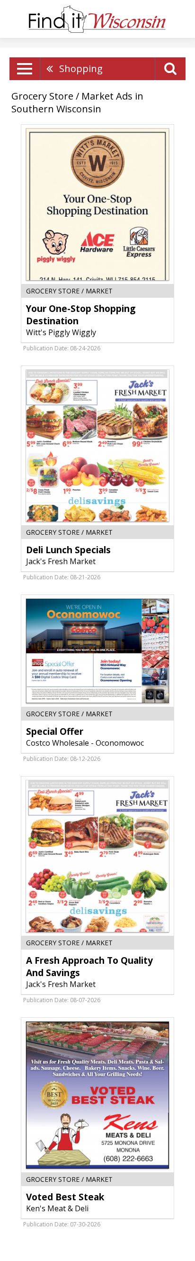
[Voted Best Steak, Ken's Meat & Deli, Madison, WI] (97, 1095)
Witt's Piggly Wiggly (61, 332)
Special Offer (54, 731)
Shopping (81, 68)
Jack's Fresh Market (61, 561)
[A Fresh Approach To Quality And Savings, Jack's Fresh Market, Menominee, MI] (97, 856)
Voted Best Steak (65, 1197)
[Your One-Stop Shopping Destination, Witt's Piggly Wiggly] (97, 204)
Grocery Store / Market (69, 290)
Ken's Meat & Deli (57, 1208)
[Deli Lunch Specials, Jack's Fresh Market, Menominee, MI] (97, 445)
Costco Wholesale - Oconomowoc (85, 743)
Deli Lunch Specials (68, 550)
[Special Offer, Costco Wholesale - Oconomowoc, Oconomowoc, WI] (97, 651)
